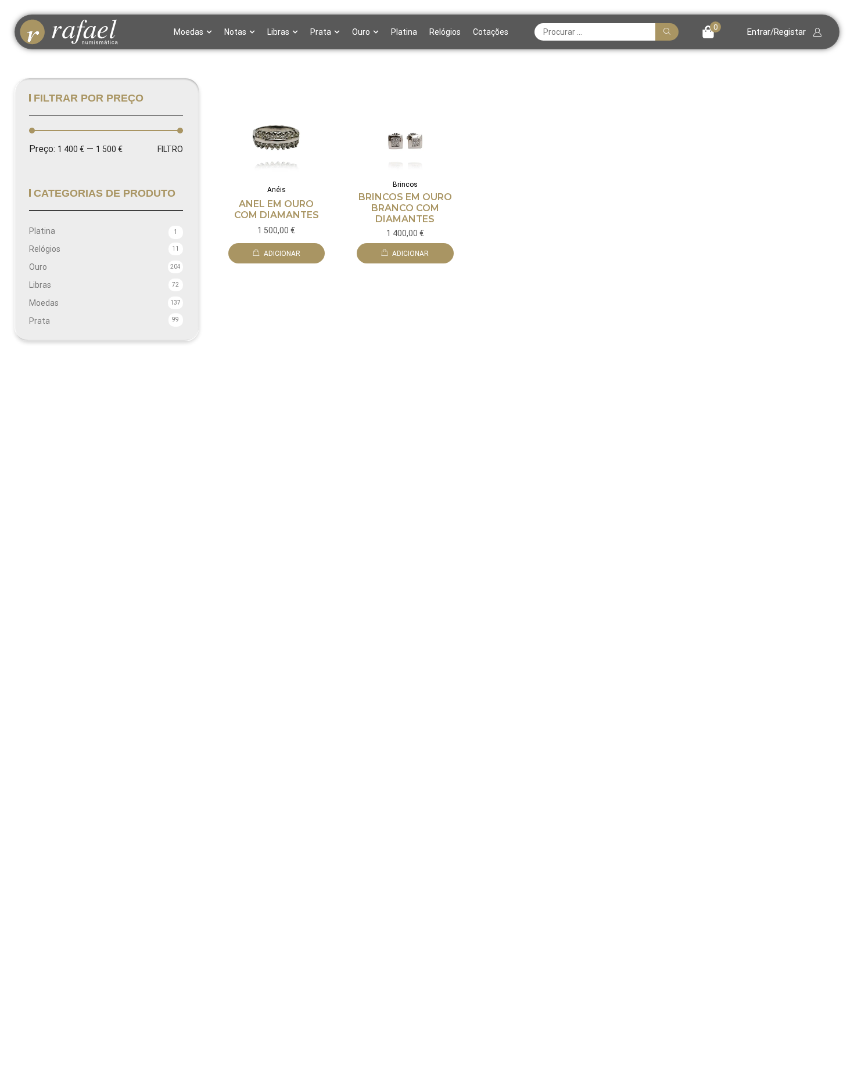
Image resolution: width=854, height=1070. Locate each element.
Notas (235, 32)
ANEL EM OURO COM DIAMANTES (276, 209)
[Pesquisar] (667, 32)
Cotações (490, 32)
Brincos (405, 184)
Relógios (445, 32)
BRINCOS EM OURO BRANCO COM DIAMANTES (405, 208)
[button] (711, 32)
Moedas (188, 32)
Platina (404, 32)
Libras (278, 32)
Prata (320, 32)
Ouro (361, 32)
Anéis (276, 190)
